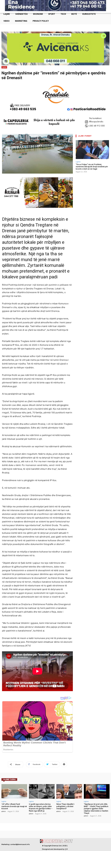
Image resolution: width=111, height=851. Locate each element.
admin (3, 811)
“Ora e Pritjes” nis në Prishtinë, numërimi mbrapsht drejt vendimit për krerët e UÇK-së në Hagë (92, 166)
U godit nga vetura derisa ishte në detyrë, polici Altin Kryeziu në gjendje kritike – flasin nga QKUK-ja (40, 807)
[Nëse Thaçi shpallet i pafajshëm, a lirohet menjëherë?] (69, 791)
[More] (64, 764)
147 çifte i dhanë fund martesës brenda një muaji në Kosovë (14, 806)
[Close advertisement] (108, 10)
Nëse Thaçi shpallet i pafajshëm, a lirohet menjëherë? (65, 806)
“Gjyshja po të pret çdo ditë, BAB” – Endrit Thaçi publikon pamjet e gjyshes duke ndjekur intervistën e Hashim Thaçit (96, 808)
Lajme (4, 67)
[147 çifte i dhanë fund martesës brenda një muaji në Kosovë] (14, 791)
